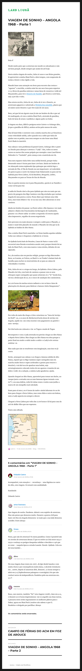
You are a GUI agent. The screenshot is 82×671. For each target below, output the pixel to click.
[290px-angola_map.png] (35, 429)
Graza (16, 529)
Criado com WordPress (23, 665)
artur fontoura (20, 505)
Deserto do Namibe (34, 94)
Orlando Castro (20, 475)
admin (13, 449)
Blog (34, 449)
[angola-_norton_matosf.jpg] (35, 44)
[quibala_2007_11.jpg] (35, 300)
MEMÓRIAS (41, 449)
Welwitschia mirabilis (43, 105)
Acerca (12, 665)
